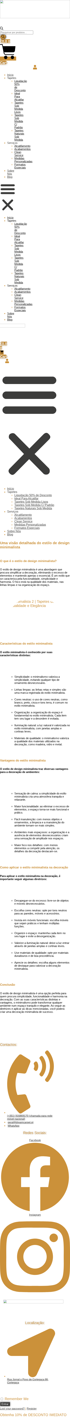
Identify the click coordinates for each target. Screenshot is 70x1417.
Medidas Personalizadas (23, 160)
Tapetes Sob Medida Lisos (19, 107)
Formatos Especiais (20, 166)
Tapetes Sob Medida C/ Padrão (19, 121)
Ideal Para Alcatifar (19, 96)
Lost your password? (12, 1408)
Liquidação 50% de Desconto (33, 495)
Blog (9, 176)
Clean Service (18, 154)
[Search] (3, 36)
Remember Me (16, 1399)
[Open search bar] (1, 29)
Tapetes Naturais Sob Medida (33, 508)
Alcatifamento (22, 145)
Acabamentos (22, 149)
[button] (7, 197)
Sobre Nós (10, 172)
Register (32, 1408)
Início (10, 74)
